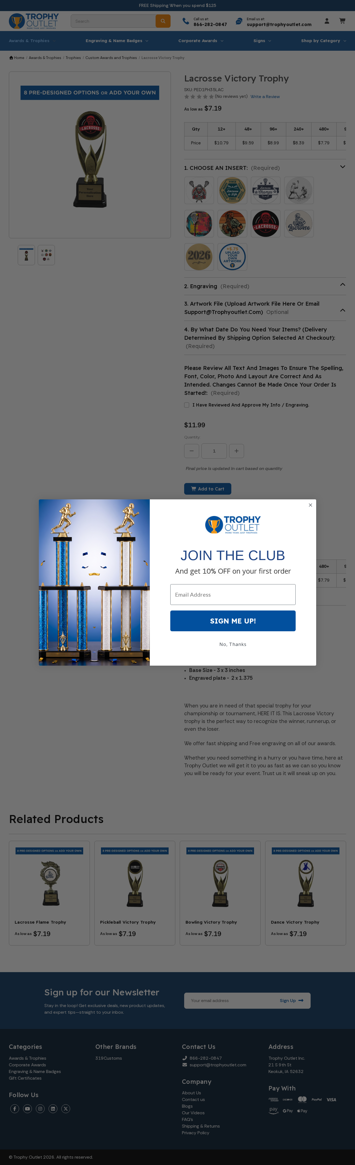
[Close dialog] (310, 505)
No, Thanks (233, 644)
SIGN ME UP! (233, 621)
